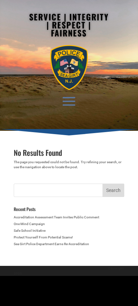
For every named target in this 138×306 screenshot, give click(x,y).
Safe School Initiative (30, 230)
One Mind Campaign (29, 224)
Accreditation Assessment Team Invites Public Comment (56, 217)
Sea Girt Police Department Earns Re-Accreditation (51, 244)
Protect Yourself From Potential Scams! (43, 237)
